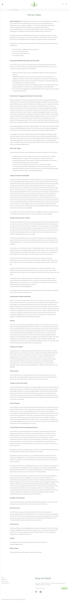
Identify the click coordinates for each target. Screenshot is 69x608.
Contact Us (4, 579)
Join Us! (64, 588)
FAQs (2, 577)
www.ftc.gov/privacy (36, 342)
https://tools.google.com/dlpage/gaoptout (21, 286)
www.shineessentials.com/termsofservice (21, 514)
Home (10, 9)
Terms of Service (5, 583)
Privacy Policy (4, 581)
